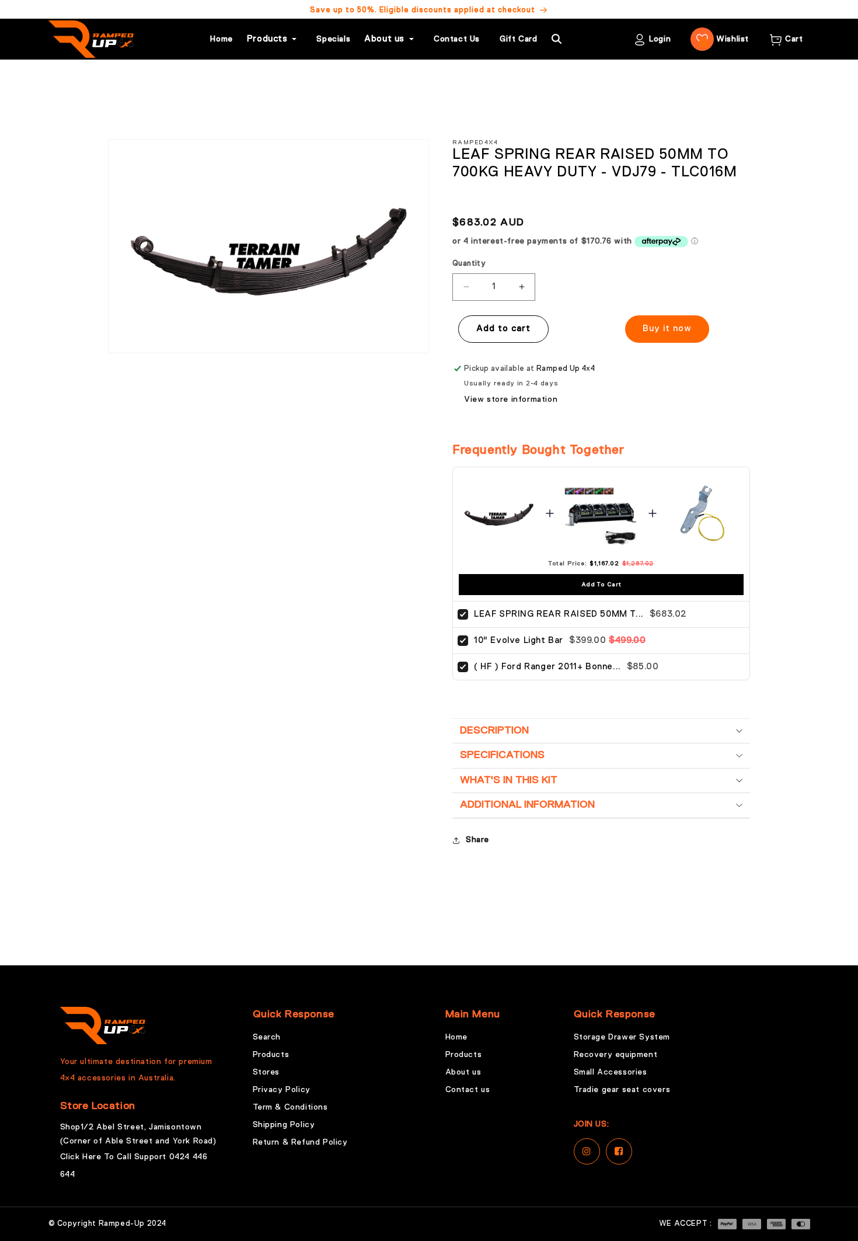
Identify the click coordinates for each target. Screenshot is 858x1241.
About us (463, 1072)
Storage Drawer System (622, 1037)
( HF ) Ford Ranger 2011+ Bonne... (547, 666)
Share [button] (477, 840)
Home (221, 39)
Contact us (467, 1090)
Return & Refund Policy (300, 1142)
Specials (333, 39)
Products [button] (267, 38)
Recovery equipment (616, 1055)
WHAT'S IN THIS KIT (508, 780)
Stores (266, 1072)
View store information (510, 399)
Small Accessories (610, 1072)
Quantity (469, 263)
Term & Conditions (290, 1107)
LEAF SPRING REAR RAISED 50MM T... (559, 614)
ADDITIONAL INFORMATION (527, 804)
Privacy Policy (282, 1090)
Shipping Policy (284, 1125)
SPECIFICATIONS (502, 755)
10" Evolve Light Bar (518, 640)
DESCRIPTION (494, 730)
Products (271, 1055)
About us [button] (384, 38)
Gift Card (518, 39)
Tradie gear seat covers (622, 1090)
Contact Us (457, 39)
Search (267, 1037)
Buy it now (667, 328)
